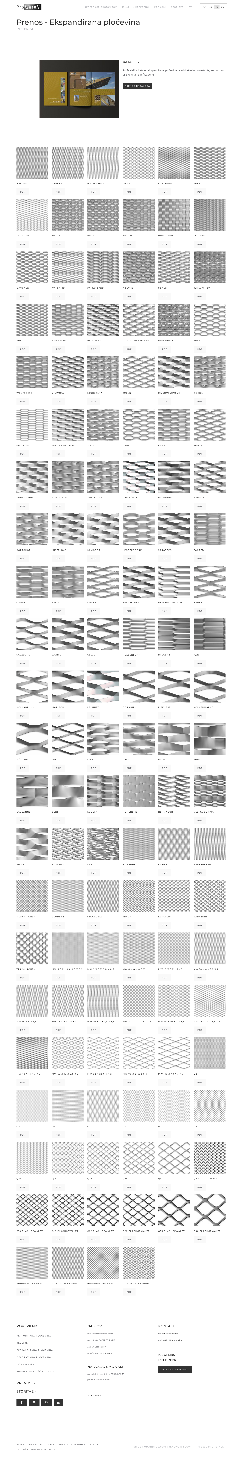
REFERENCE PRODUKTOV (101, 7)
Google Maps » (106, 1353)
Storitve (177, 7)
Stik (192, 7)
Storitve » (26, 1391)
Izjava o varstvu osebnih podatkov (72, 1444)
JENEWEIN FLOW (180, 1447)
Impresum (35, 1444)
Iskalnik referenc (135, 7)
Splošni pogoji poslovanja (38, 1449)
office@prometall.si (172, 1340)
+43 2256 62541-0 (170, 1333)
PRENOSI (160, 7)
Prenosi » (25, 1383)
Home (20, 1444)
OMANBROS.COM (155, 1447)
